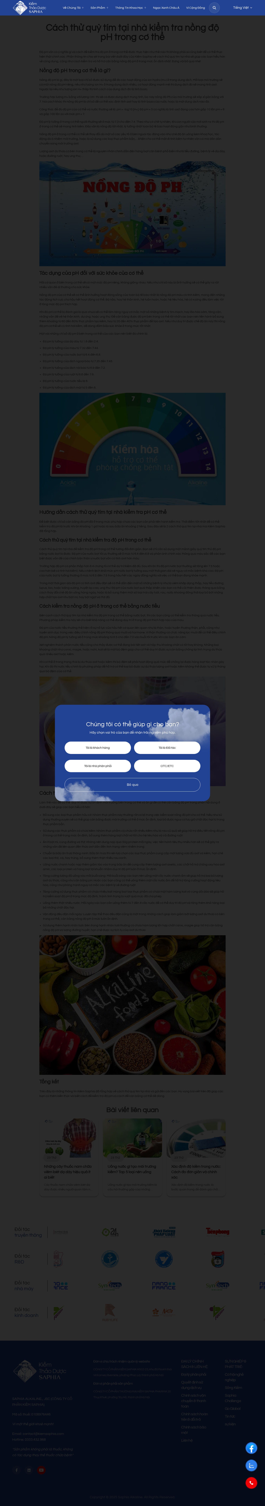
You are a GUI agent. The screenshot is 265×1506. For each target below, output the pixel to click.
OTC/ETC (167, 766)
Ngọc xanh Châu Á (166, 7)
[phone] (251, 1483)
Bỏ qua (132, 785)
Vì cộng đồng (195, 7)
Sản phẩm (98, 7)
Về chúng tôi (72, 7)
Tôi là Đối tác (167, 747)
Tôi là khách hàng (98, 747)
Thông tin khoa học (129, 7)
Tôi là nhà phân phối (98, 766)
